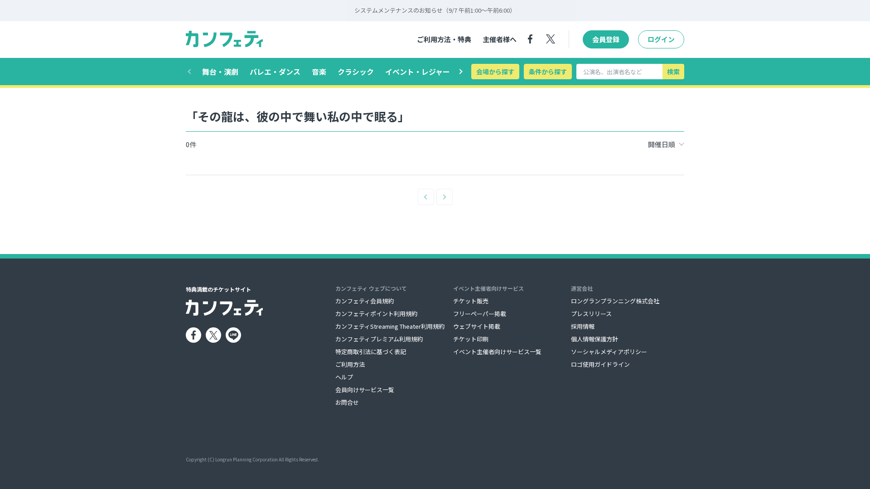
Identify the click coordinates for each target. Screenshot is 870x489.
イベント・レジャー (417, 71)
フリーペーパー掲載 (479, 313)
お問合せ (347, 402)
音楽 (319, 71)
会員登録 (605, 39)
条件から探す (548, 71)
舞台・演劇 (220, 71)
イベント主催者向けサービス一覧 (497, 351)
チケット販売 (470, 301)
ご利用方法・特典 (444, 39)
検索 (673, 71)
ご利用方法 (350, 364)
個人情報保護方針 (594, 339)
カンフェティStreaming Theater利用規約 (390, 326)
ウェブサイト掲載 (476, 326)
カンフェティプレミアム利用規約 (379, 339)
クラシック (356, 71)
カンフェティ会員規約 (364, 301)
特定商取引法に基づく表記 (370, 351)
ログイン (661, 39)
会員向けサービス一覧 (364, 389)
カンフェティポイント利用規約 (376, 313)
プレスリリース (591, 313)
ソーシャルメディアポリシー (609, 351)
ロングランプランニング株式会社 (615, 301)
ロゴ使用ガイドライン (600, 364)
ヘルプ (344, 377)
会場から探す (495, 71)
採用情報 (582, 326)
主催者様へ (500, 39)
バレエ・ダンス (275, 71)
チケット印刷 (470, 339)
